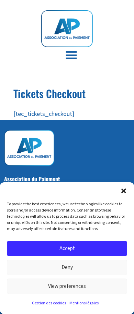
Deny (67, 267)
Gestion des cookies (49, 303)
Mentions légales (84, 303)
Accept (67, 248)
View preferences (67, 286)
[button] (123, 190)
